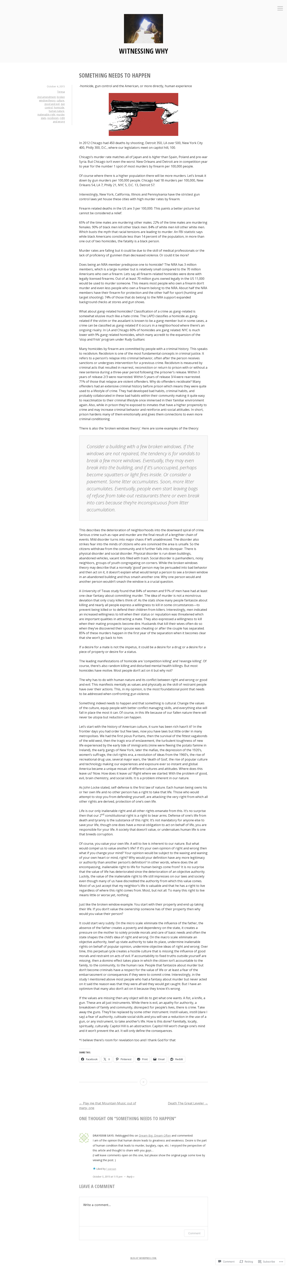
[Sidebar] (280, 8)
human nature (56, 111)
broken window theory (52, 98)
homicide (59, 107)
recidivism (53, 118)
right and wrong (59, 119)
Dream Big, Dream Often (155, 1135)
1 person (111, 1168)
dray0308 (99, 1135)
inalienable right (46, 114)
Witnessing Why (143, 51)
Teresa (61, 91)
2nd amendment (46, 97)
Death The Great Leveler (188, 1103)
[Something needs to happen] (143, 1081)
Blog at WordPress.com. (143, 1258)
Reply (130, 1176)
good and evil (52, 104)
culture (60, 100)
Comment (194, 1233)
